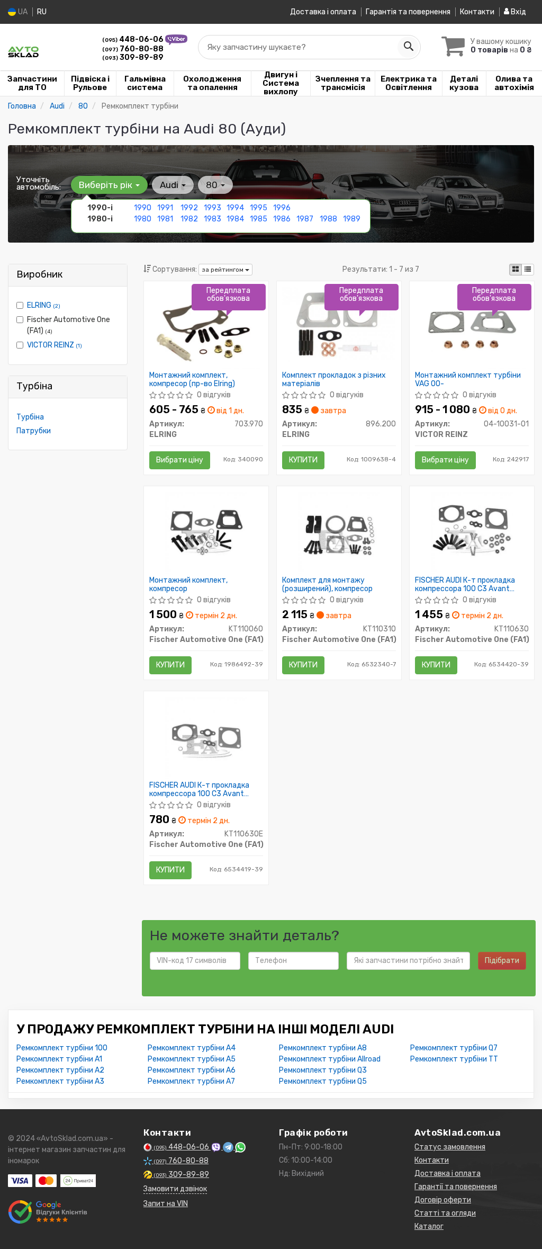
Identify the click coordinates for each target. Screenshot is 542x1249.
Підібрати (502, 960)
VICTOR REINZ (54, 345)
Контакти (477, 11)
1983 (212, 219)
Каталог (429, 1226)
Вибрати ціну (179, 460)
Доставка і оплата (323, 11)
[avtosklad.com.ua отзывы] (49, 1212)
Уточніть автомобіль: (38, 183)
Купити (303, 460)
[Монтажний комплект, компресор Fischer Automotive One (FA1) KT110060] (206, 532)
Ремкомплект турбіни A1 (59, 1059)
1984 (235, 219)
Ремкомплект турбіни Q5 (323, 1081)
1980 (142, 219)
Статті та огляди (445, 1213)
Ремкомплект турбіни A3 (60, 1081)
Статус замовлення (449, 1147)
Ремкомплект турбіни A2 (60, 1070)
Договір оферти (442, 1200)
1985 (258, 219)
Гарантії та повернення (455, 1186)
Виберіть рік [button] (106, 185)
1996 (282, 207)
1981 (165, 219)
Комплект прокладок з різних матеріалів (334, 379)
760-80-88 (133, 48)
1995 (258, 207)
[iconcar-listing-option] (527, 269)
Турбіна (30, 417)
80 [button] (213, 185)
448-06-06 (133, 39)
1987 (304, 219)
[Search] (408, 47)
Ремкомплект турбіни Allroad (330, 1059)
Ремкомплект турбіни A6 (192, 1070)
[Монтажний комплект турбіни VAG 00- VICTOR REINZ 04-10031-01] (472, 327)
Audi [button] (170, 185)
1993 (212, 207)
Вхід (517, 11)
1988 (328, 219)
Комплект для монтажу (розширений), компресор (327, 584)
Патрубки (33, 430)
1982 (189, 219)
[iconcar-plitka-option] (515, 269)
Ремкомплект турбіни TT (454, 1059)
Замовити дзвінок (175, 1188)
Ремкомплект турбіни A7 (191, 1081)
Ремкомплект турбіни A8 (323, 1047)
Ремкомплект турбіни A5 (192, 1059)
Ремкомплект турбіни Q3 (323, 1070)
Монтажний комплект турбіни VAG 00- (468, 379)
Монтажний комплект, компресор (188, 584)
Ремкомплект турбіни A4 (192, 1047)
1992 (189, 207)
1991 (165, 207)
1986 (282, 219)
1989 (351, 219)
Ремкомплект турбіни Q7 (454, 1047)
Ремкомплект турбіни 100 (61, 1047)
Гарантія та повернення (408, 11)
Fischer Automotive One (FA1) (68, 325)
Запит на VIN (165, 1203)
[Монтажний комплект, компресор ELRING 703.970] (206, 327)
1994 (235, 207)
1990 (142, 207)
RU (42, 11)
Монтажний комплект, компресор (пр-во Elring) (192, 379)
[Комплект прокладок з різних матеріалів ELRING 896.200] (339, 323)
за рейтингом (223, 269)
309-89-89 (133, 57)
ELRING (43, 305)
